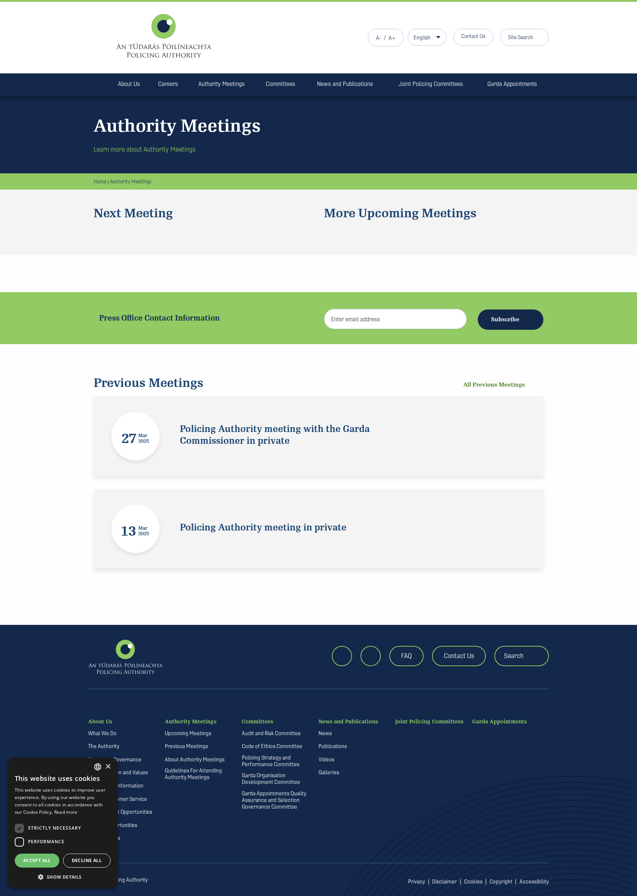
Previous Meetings (186, 746)
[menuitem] (98, 85)
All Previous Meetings (494, 384)
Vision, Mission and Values (118, 772)
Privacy (416, 881)
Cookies (473, 881)
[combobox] (97, 767)
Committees (280, 83)
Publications (332, 746)
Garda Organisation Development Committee (271, 778)
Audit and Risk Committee (271, 733)
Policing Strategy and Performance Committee (271, 761)
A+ (392, 37)
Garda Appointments (512, 83)
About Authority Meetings (194, 759)
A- (378, 37)
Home (100, 181)
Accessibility (534, 881)
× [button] (108, 766)
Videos (326, 759)
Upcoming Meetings (188, 733)
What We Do (102, 733)
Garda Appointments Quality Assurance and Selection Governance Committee (274, 800)
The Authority (103, 746)
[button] (63, 876)
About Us (129, 83)
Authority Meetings (221, 83)
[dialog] (62, 823)
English (422, 37)
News (325, 733)
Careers (168, 83)
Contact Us (473, 35)
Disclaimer (444, 881)
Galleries (328, 772)
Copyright (501, 881)
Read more (66, 812)
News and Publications (345, 83)
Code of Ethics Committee (272, 746)
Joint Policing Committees (430, 83)
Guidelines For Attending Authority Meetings (193, 774)
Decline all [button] (87, 860)
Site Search (520, 37)
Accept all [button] (37, 860)
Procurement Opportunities (120, 812)
